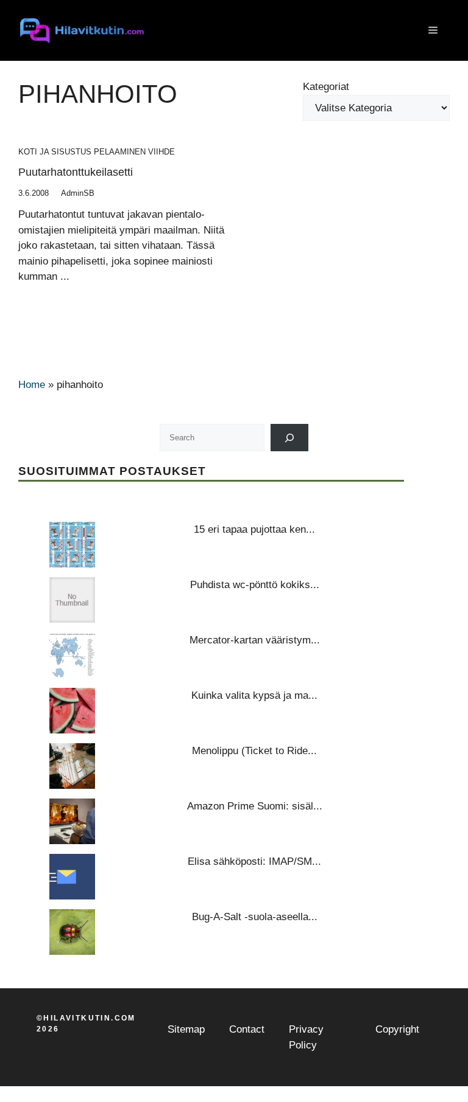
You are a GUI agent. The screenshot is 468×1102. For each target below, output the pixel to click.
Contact (246, 1029)
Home (31, 384)
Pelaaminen (120, 151)
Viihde (161, 151)
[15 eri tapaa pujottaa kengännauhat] (72, 544)
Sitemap (186, 1029)
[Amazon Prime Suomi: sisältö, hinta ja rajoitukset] (72, 821)
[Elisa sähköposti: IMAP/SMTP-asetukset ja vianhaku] (72, 876)
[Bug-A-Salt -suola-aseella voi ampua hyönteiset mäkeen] (72, 932)
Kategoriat (326, 86)
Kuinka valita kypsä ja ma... (254, 695)
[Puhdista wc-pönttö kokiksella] (72, 600)
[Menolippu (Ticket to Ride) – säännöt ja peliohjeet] (72, 766)
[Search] (290, 437)
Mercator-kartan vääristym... (255, 640)
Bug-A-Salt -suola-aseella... (254, 917)
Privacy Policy (306, 1037)
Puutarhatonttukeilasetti (75, 172)
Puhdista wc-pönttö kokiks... (254, 585)
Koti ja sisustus (54, 151)
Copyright (397, 1029)
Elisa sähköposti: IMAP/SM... (254, 861)
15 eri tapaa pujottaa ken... (254, 529)
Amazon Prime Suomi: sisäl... (254, 806)
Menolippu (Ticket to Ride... (254, 751)
